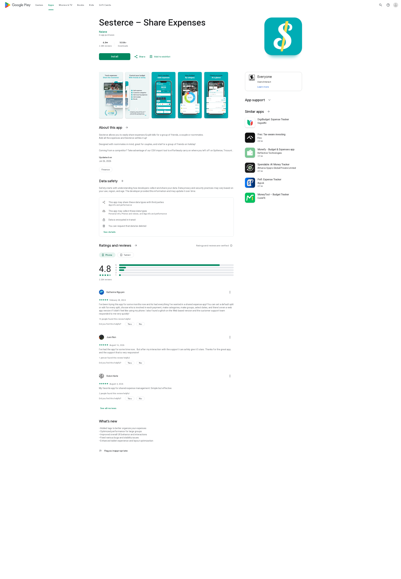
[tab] (39, 5)
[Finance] (105, 169)
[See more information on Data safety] (122, 181)
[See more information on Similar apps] (268, 111)
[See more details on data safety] (109, 232)
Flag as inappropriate (113, 450)
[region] (161, 44)
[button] (111, 95)
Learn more (263, 86)
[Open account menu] (395, 5)
